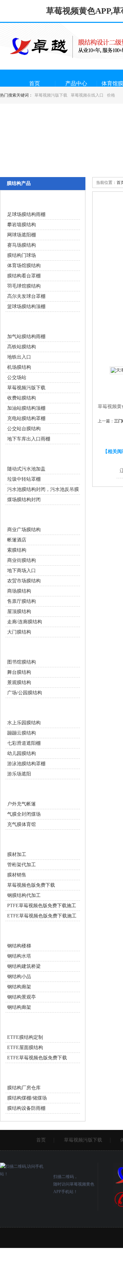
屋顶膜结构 (19, 611)
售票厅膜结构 (21, 601)
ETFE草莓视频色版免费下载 (37, 1057)
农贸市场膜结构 (24, 580)
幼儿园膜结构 (21, 753)
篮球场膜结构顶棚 (26, 306)
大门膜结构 (19, 632)
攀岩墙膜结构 (21, 224)
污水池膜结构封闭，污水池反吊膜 (43, 489)
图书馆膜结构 (21, 662)
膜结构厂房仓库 (24, 1087)
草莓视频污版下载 (51, 95)
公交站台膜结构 (24, 428)
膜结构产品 (19, 183)
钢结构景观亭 (21, 997)
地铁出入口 (19, 357)
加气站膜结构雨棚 (26, 336)
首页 (34, 83)
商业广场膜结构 (24, 529)
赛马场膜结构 (21, 245)
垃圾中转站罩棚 (24, 479)
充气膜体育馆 (21, 824)
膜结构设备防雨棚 (26, 1108)
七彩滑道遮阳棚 (24, 743)
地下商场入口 (21, 570)
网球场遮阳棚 (21, 234)
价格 (111, 95)
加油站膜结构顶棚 (26, 408)
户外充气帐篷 (21, 804)
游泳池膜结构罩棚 (26, 763)
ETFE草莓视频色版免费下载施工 (42, 915)
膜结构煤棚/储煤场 (27, 1098)
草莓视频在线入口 (87, 95)
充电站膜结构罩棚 (26, 418)
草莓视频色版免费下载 (31, 885)
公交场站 (16, 377)
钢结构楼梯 (19, 945)
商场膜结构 (19, 591)
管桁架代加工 (21, 864)
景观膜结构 (19, 682)
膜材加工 (16, 854)
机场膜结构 (19, 367)
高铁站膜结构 (21, 346)
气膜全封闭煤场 (24, 814)
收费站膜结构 (21, 398)
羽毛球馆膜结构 (24, 286)
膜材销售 (16, 874)
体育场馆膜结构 (24, 265)
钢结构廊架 (19, 986)
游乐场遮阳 (19, 773)
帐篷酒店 (16, 539)
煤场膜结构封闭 (24, 499)
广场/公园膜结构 (24, 692)
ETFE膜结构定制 (25, 1037)
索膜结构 (16, 550)
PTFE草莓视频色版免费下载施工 (41, 905)
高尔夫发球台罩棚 (26, 296)
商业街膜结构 (21, 560)
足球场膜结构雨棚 (26, 214)
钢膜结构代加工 (24, 895)
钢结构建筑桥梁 (24, 966)
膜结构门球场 (21, 255)
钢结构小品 (19, 976)
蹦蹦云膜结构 (21, 733)
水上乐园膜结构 (24, 722)
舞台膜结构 (19, 672)
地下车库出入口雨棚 (28, 438)
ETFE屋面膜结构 (25, 1047)
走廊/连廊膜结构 (24, 621)
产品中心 (76, 83)
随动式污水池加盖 (26, 468)
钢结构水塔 (19, 956)
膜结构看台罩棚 (24, 275)
